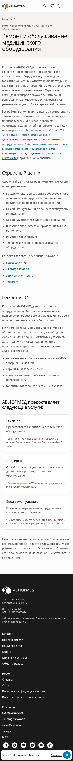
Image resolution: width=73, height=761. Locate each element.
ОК (66, 755)
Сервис (7, 652)
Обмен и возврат (13, 664)
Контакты (8, 707)
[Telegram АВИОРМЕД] (6, 745)
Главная (7, 19)
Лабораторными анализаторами (47, 144)
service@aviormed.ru (19, 275)
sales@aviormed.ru (14, 725)
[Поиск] (45, 6)
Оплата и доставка (14, 658)
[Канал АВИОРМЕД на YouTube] (41, 745)
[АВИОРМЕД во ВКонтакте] (23, 745)
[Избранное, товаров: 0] (52, 6)
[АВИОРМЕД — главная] (21, 6)
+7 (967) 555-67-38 (17, 269)
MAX (5, 737)
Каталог (7, 634)
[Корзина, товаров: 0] (59, 6)
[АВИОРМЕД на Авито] (50, 745)
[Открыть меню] (67, 6)
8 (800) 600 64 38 (16, 263)
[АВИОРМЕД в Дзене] (32, 745)
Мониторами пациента (17, 149)
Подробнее (56, 755)
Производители (12, 640)
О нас (6, 685)
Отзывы (7, 679)
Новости (7, 673)
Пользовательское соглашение (23, 697)
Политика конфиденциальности (23, 691)
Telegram (12, 282)
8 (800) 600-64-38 (13, 713)
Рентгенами (28, 135)
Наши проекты (12, 646)
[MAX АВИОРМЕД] (14, 745)
